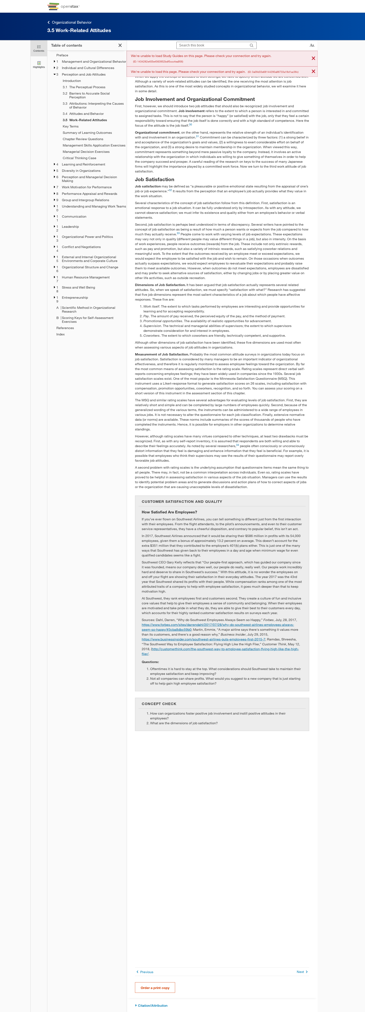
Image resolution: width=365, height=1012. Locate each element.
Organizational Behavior (71, 22)
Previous (146, 972)
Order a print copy (155, 988)
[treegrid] (87, 194)
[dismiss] (313, 58)
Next (300, 972)
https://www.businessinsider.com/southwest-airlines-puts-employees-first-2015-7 (203, 639)
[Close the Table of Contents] (120, 45)
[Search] (251, 45)
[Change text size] (312, 45)
